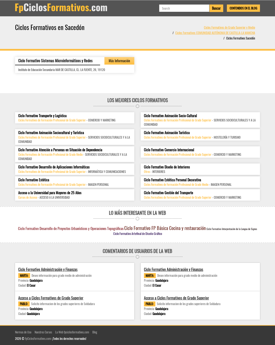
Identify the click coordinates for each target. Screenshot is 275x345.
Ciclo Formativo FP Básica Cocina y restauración (165, 227)
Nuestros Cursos (43, 332)
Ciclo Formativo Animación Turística (167, 132)
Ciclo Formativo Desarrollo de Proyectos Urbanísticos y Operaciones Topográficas (71, 228)
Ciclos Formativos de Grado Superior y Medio (229, 27)
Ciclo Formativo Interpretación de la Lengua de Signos (231, 229)
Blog (94, 332)
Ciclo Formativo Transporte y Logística (42, 115)
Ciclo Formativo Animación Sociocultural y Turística (51, 132)
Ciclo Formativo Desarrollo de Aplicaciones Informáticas (54, 167)
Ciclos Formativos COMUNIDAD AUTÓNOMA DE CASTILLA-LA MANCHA (215, 32)
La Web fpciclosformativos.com (72, 332)
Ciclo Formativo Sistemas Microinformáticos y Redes (55, 60)
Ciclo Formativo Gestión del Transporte (168, 192)
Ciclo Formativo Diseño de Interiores (167, 167)
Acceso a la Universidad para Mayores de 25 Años (49, 192)
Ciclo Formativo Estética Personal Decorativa (172, 179)
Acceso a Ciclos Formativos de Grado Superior (50, 298)
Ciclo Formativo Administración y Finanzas (48, 269)
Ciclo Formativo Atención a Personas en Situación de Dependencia (60, 149)
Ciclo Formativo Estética (33, 179)
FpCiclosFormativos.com (38, 338)
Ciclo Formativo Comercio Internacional (169, 149)
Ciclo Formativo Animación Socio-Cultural (170, 115)
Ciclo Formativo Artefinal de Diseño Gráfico (137, 233)
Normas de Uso (23, 332)
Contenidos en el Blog (243, 8)
